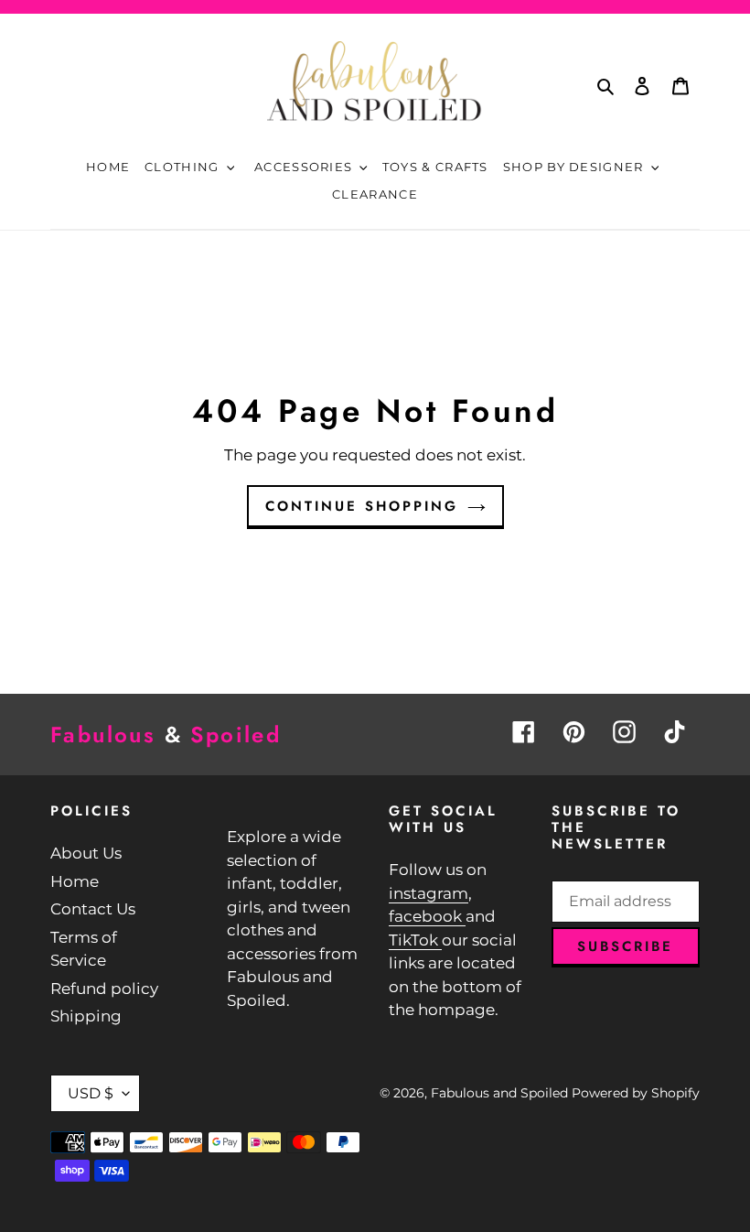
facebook (427, 916)
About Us (86, 853)
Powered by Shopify (636, 1093)
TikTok (415, 940)
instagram (428, 893)
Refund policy (104, 988)
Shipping (86, 1016)
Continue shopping (361, 506)
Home (74, 881)
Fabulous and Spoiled (499, 1093)
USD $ (90, 1093)
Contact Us (92, 909)
